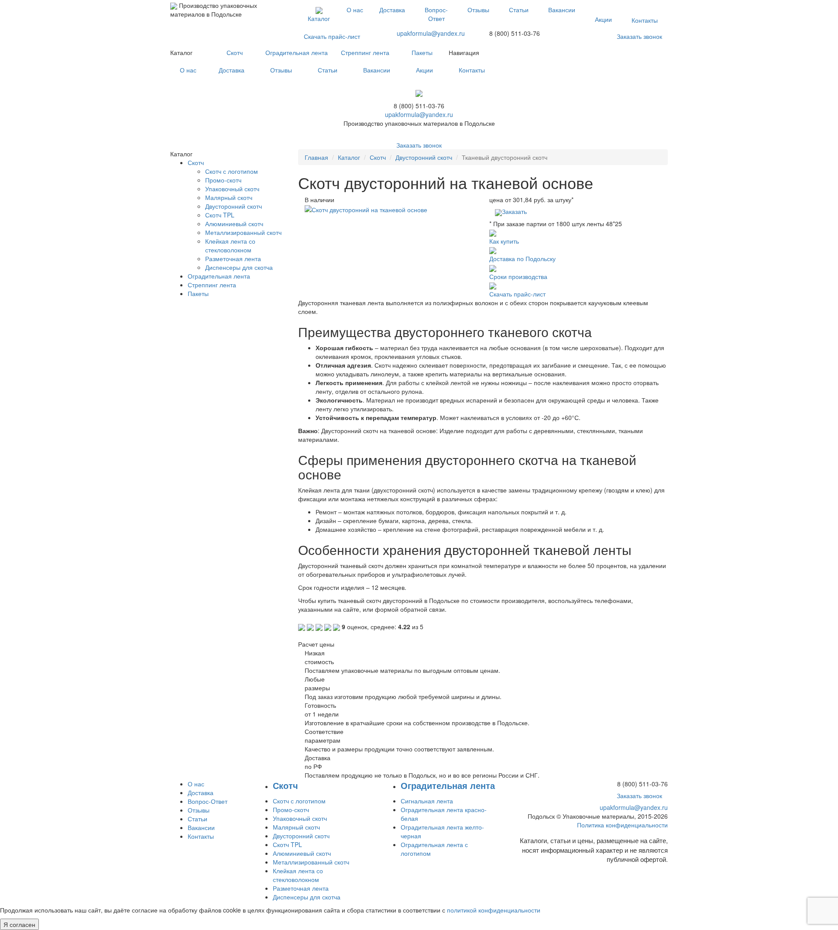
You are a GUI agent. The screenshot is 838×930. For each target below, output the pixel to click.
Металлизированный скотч (243, 232)
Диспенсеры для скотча (239, 267)
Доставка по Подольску (522, 258)
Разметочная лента (233, 258)
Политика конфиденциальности (622, 824)
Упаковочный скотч (232, 188)
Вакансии (561, 9)
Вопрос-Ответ (436, 14)
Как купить (504, 241)
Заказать (514, 211)
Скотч (235, 52)
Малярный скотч (228, 197)
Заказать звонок (639, 36)
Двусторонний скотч (423, 157)
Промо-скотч (223, 180)
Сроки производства (518, 276)
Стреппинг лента (365, 52)
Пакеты (422, 52)
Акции (603, 19)
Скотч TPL (219, 214)
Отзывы (478, 9)
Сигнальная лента (427, 800)
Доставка (392, 9)
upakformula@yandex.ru (431, 33)
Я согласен (19, 924)
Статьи (519, 9)
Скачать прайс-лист (332, 36)
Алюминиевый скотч (234, 223)
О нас (355, 9)
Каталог (319, 18)
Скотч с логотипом (231, 171)
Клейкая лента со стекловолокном (230, 245)
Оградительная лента (296, 52)
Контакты (645, 20)
